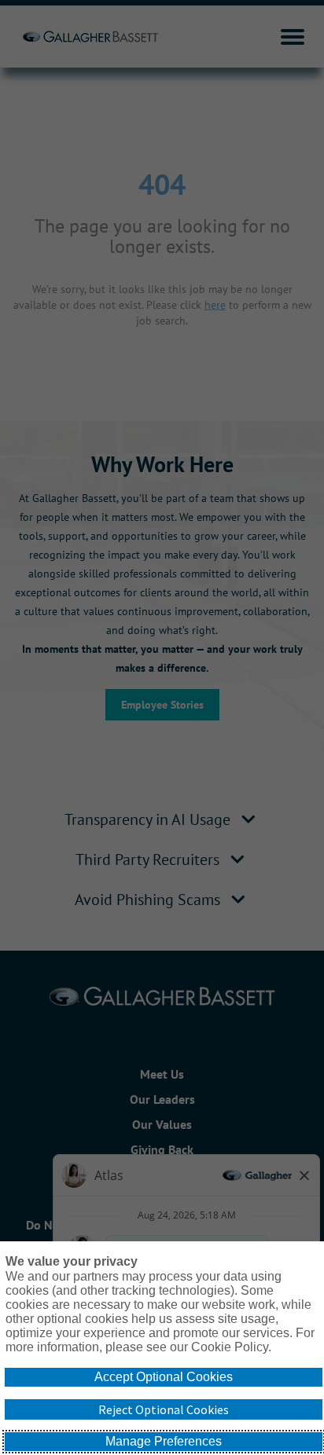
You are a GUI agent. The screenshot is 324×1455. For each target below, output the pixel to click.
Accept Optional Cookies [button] (163, 1377)
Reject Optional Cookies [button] (163, 1409)
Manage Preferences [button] (163, 1441)
